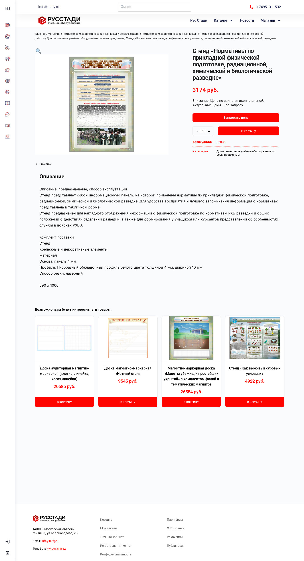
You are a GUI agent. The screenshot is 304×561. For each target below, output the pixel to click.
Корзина (106, 519)
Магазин (268, 20)
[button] (38, 51)
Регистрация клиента (115, 545)
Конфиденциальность (115, 554)
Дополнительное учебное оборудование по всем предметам (85, 38)
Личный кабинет (112, 537)
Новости (247, 20)
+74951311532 (56, 548)
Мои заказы (109, 528)
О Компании (175, 528)
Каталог (220, 20)
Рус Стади (198, 20)
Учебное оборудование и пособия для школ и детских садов (99, 33)
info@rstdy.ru (48, 7)
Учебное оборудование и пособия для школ (168, 33)
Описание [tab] (45, 164)
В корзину (248, 131)
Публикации (175, 545)
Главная (40, 33)
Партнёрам (175, 519)
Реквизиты (175, 537)
